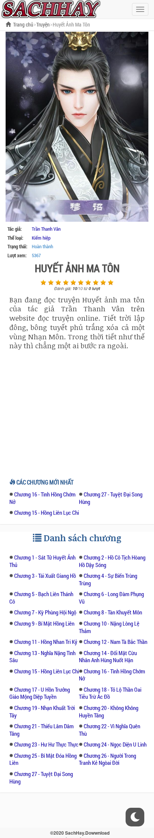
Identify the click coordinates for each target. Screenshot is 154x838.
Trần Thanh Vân (46, 228)
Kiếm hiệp (41, 237)
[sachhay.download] (50, 8)
